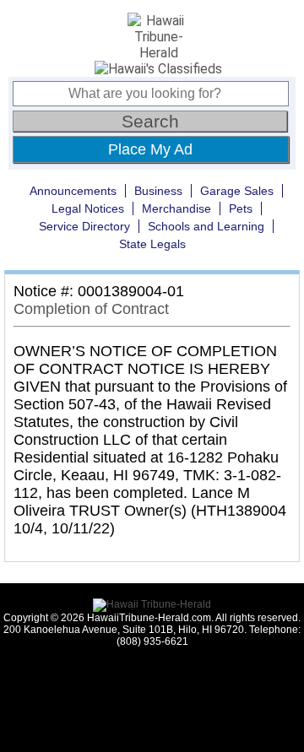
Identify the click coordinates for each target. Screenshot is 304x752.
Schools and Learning (206, 226)
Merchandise (176, 208)
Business (158, 190)
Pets (240, 208)
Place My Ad (150, 149)
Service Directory (84, 226)
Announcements (73, 190)
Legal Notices (88, 208)
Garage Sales (237, 190)
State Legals (152, 244)
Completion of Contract (91, 308)
